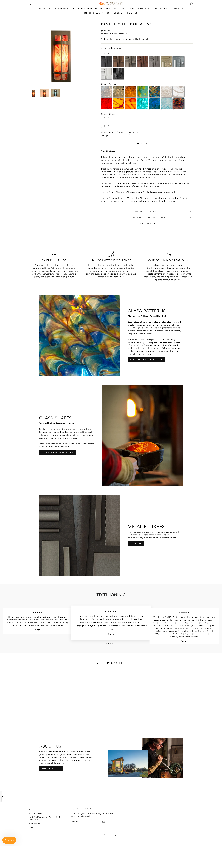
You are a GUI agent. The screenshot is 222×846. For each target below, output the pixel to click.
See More (136, 543)
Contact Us (33, 827)
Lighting (144, 8)
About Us (132, 13)
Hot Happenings (59, 8)
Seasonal (112, 8)
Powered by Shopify (111, 835)
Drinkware (160, 8)
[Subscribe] (103, 821)
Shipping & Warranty (147, 211)
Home (42, 8)
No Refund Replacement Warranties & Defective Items (44, 818)
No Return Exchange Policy (146, 217)
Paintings (176, 8)
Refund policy (34, 823)
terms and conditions (111, 186)
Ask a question (147, 223)
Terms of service (35, 813)
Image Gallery (93, 13)
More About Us (51, 769)
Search (32, 809)
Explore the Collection (146, 360)
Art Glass (128, 8)
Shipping (104, 33)
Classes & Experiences (87, 8)
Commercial (114, 13)
